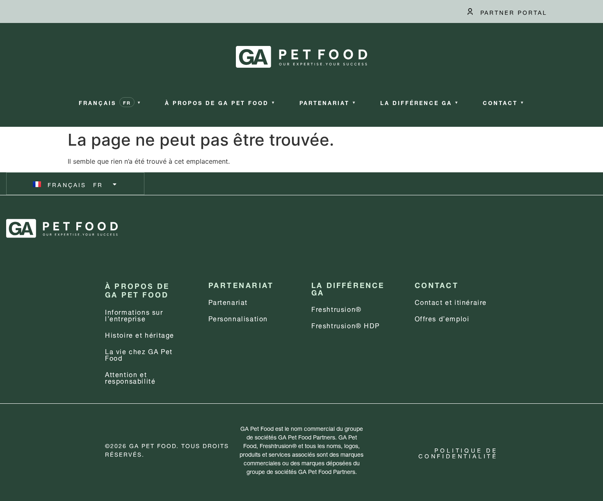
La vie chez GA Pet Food (139, 354)
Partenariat (228, 301)
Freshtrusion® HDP (345, 324)
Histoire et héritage (139, 334)
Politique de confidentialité (458, 452)
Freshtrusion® (336, 308)
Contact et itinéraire (451, 301)
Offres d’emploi (442, 317)
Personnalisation (238, 317)
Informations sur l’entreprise (134, 314)
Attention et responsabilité (130, 377)
